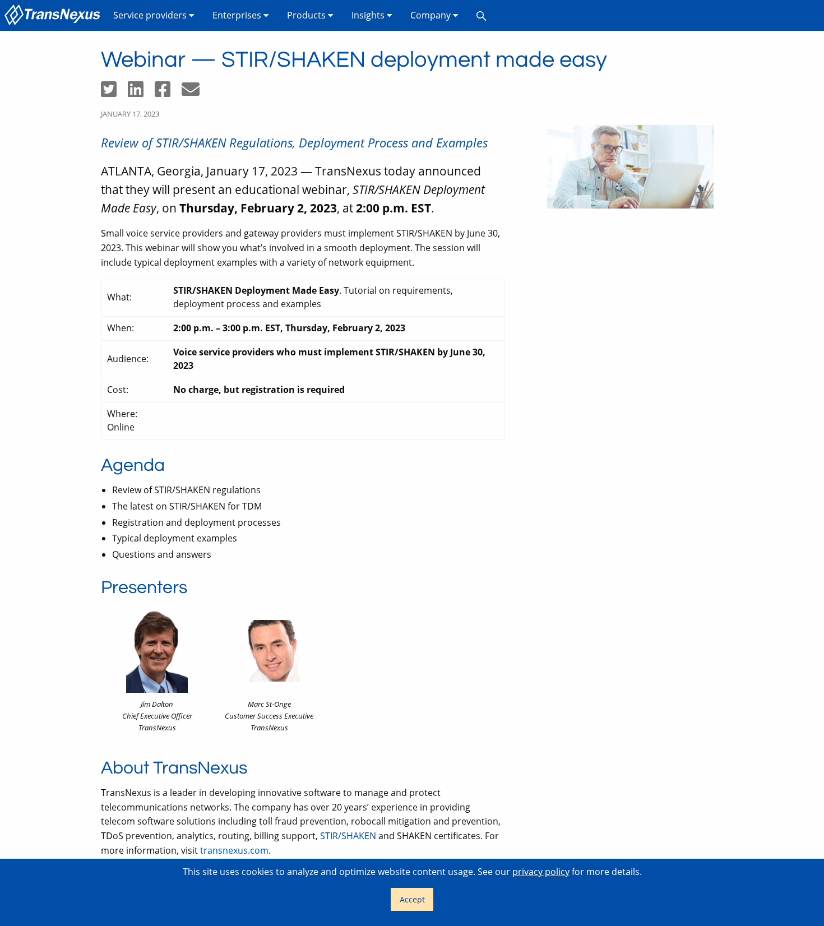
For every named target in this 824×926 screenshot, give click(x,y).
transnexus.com (234, 850)
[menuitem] (54, 15)
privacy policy (541, 871)
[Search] (481, 15)
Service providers (151, 15)
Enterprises (237, 15)
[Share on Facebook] (168, 92)
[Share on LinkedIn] (141, 92)
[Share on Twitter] (114, 92)
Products (307, 15)
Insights (369, 15)
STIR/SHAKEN (348, 836)
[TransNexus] (54, 15)
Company (431, 15)
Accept (412, 899)
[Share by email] (195, 92)
